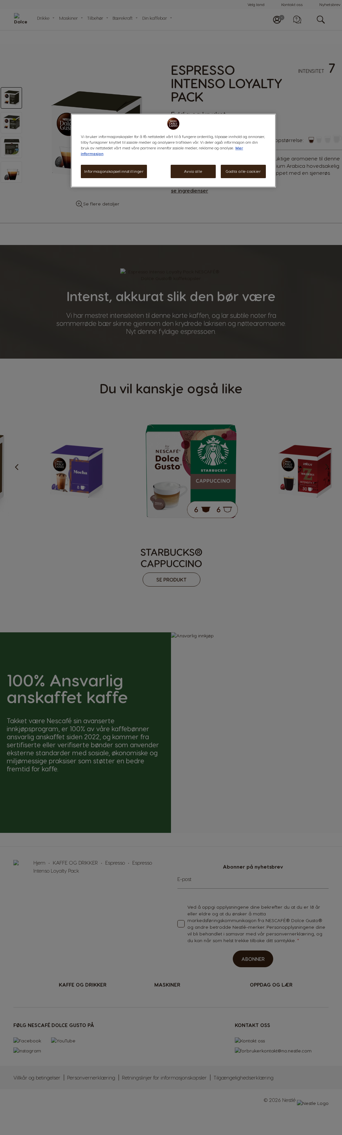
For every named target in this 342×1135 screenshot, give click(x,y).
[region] (173, 150)
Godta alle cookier (243, 171)
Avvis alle (193, 171)
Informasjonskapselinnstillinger (114, 171)
